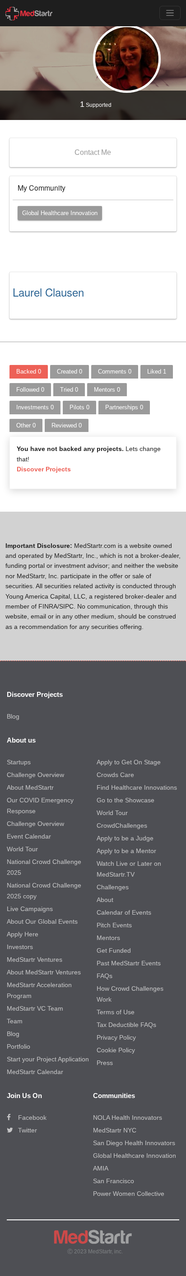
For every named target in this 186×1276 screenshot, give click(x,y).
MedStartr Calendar (35, 1071)
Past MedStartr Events (129, 963)
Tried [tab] (69, 389)
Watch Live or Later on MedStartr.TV (129, 869)
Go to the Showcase (125, 800)
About (105, 899)
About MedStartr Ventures (44, 972)
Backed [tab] (28, 371)
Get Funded (114, 950)
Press (105, 1062)
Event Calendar (29, 836)
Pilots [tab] (79, 407)
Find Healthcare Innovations (137, 787)
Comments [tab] (114, 371)
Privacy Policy (116, 1037)
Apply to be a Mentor (126, 850)
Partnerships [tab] (124, 407)
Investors (20, 946)
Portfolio (18, 1046)
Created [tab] (69, 371)
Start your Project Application (48, 1059)
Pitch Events (114, 925)
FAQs (104, 975)
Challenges (113, 887)
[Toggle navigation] (170, 13)
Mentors (108, 937)
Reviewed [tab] (66, 425)
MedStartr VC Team (35, 1008)
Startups (19, 762)
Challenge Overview (35, 774)
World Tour (22, 849)
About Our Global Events (42, 921)
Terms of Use (116, 1012)
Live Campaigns (30, 908)
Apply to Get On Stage (129, 762)
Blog (13, 716)
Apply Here (22, 934)
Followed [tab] (30, 389)
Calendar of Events (124, 912)
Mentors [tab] (107, 389)
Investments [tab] (35, 407)
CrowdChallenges (122, 825)
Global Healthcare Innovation (60, 213)
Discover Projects (44, 469)
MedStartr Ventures (34, 959)
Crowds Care (115, 774)
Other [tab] (26, 425)
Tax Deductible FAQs (126, 1024)
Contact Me (92, 152)
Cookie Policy (116, 1050)
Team (15, 1021)
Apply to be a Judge (125, 838)
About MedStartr (30, 787)
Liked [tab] (156, 371)
